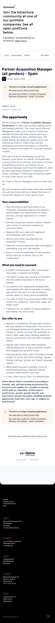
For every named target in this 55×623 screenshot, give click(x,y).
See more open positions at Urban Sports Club (27, 436)
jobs (6, 55)
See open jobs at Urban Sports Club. (24, 90)
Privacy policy (21, 460)
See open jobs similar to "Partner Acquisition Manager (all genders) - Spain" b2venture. (27, 95)
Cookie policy (34, 460)
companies (16, 55)
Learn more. (21, 40)
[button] (48, 616)
